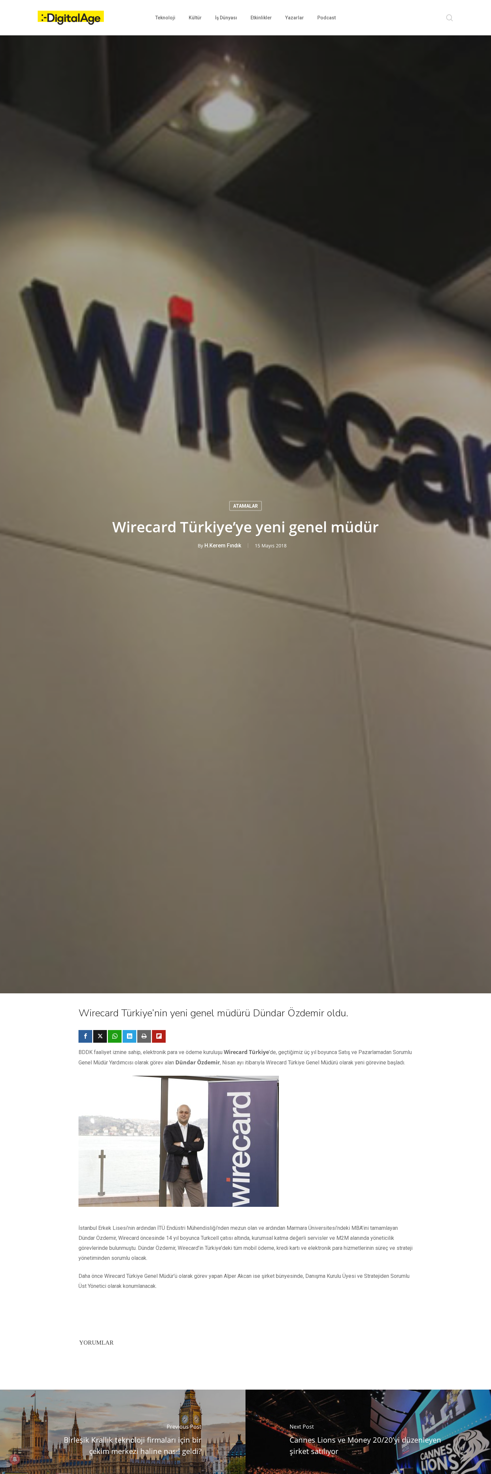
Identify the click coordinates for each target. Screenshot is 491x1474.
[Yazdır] (144, 1036)
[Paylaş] (85, 1036)
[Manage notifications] (14, 1459)
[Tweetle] (100, 1036)
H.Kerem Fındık (222, 545)
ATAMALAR (245, 506)
